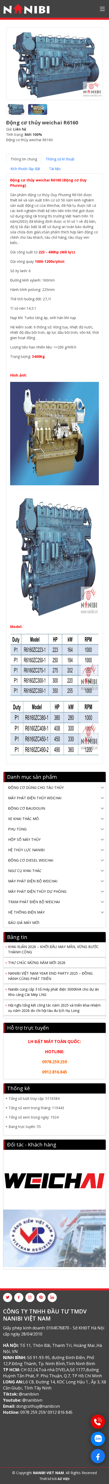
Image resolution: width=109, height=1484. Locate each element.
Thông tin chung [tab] (23, 159)
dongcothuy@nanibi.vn (38, 1406)
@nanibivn (29, 1394)
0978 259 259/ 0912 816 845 (46, 1412)
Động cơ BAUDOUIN (26, 808)
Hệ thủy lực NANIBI (26, 849)
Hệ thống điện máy (26, 912)
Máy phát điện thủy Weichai (34, 797)
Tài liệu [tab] (55, 168)
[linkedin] (52, 1297)
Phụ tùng (17, 829)
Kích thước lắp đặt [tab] (25, 168)
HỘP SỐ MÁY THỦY (24, 839)
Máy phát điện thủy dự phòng (37, 891)
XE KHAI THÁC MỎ (23, 818)
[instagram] (29, 1297)
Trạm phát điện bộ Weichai (34, 901)
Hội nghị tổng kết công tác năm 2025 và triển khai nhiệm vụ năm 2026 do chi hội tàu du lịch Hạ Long (54, 1005)
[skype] (41, 1297)
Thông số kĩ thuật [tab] (60, 159)
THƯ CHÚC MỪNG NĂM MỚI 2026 (36, 959)
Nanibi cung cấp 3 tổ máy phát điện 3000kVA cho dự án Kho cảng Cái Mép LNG (53, 989)
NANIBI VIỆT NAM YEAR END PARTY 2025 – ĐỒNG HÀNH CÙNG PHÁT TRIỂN (50, 973)
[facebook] (18, 1297)
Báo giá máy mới (23, 922)
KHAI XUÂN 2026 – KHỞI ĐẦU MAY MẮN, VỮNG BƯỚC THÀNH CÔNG (53, 946)
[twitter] (7, 1297)
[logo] (26, 9)
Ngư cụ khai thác (25, 870)
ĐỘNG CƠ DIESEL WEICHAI (30, 860)
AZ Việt (64, 1478)
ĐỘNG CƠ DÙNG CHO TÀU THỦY (36, 787)
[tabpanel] (54, 466)
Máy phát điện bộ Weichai (32, 881)
